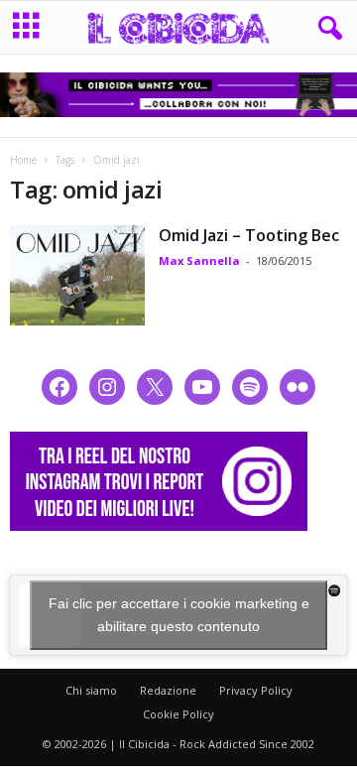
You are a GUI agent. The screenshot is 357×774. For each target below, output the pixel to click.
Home (23, 160)
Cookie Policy (178, 714)
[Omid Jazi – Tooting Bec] (77, 275)
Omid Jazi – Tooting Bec (249, 235)
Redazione (168, 690)
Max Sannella (199, 260)
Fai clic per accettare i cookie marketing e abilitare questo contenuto (179, 614)
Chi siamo (91, 690)
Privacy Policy (256, 690)
